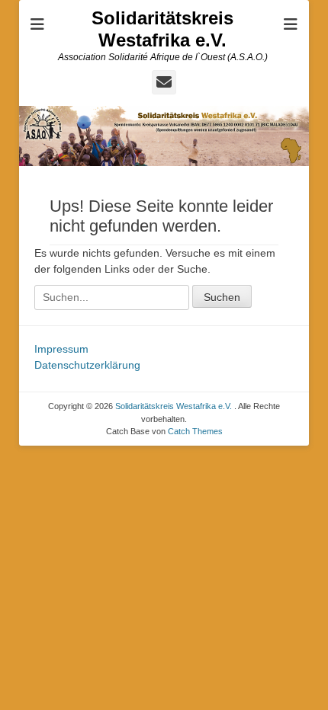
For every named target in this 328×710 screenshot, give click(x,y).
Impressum (61, 349)
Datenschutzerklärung (87, 365)
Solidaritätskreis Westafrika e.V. (162, 29)
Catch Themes (195, 431)
